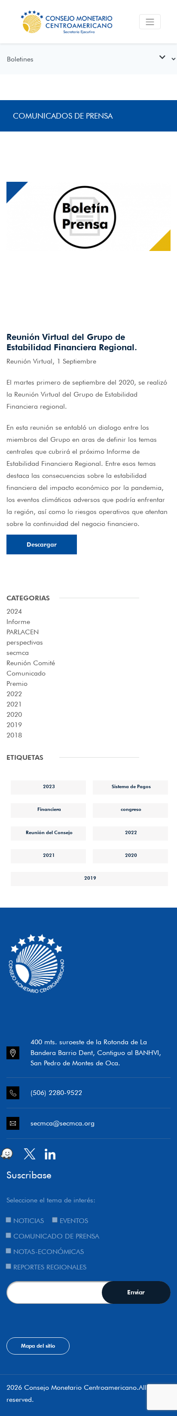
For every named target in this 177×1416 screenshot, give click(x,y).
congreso (131, 809)
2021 (14, 704)
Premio (16, 683)
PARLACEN (22, 632)
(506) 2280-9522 (56, 1093)
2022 (14, 694)
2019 (14, 725)
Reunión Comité (30, 663)
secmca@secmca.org (63, 1123)
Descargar (42, 544)
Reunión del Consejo (49, 832)
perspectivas (24, 642)
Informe (18, 622)
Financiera (49, 809)
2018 (14, 735)
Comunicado (26, 673)
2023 (49, 786)
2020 (14, 714)
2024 (14, 611)
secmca (17, 652)
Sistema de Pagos (131, 786)
